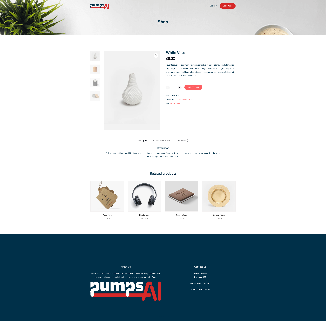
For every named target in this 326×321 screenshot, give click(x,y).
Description (143, 140)
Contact (213, 6)
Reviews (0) (183, 140)
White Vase (175, 103)
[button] (156, 55)
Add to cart (193, 87)
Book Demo (227, 6)
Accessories (181, 99)
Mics (190, 99)
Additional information (163, 140)
